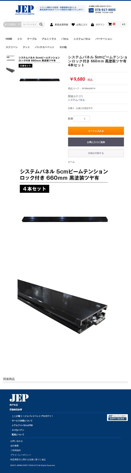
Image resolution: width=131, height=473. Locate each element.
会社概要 (14, 445)
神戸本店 (14, 405)
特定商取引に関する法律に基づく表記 (28, 459)
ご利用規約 (15, 450)
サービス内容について (22, 420)
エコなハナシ (18, 430)
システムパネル (82, 38)
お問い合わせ (16, 441)
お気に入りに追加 (96, 142)
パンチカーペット (44, 47)
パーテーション (104, 38)
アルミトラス (49, 38)
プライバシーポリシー (20, 455)
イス (19, 38)
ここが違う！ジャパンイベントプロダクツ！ (32, 416)
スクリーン (12, 47)
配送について (18, 434)
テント (26, 47)
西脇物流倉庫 (16, 409)
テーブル (32, 38)
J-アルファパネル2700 (22, 425)
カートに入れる (96, 131)
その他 (63, 47)
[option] (40, 77)
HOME (9, 38)
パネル (65, 38)
